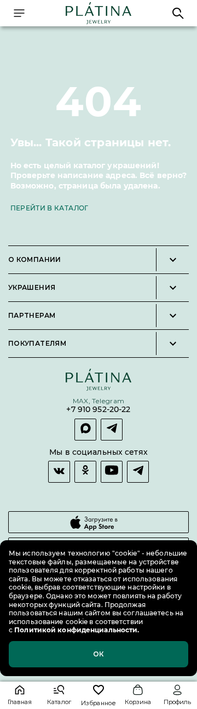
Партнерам (31, 315)
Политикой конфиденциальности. (76, 630)
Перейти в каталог (49, 208)
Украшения (31, 287)
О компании (34, 260)
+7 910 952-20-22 (98, 409)
